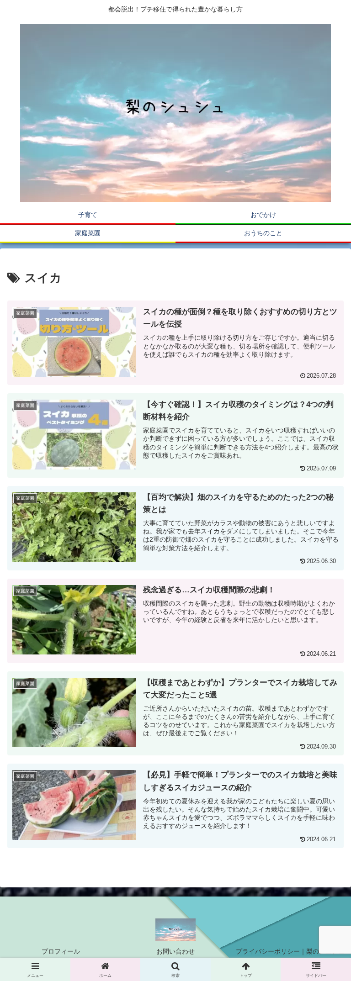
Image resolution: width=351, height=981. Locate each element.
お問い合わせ (175, 951)
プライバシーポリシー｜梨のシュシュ (290, 951)
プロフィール (61, 951)
